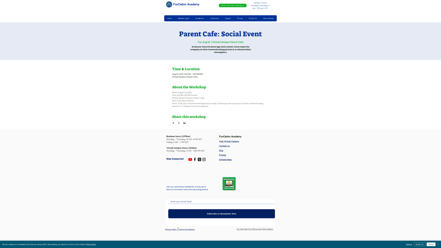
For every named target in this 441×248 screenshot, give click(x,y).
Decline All (419, 244)
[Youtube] (190, 159)
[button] (183, 18)
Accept (431, 244)
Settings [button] (409, 244)
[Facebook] (195, 159)
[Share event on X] (179, 123)
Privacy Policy (91, 244)
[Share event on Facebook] (173, 123)
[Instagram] (204, 159)
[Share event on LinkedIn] (184, 123)
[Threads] (199, 159)
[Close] (438, 244)
